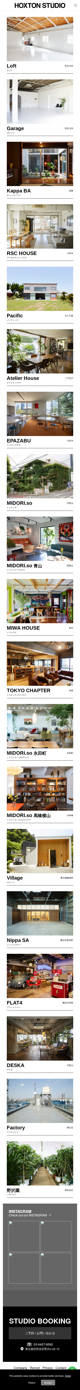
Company (20, 1368)
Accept (48, 1382)
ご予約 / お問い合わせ (40, 1333)
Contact (61, 1368)
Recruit (35, 1368)
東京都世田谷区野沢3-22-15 (42, 1349)
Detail (68, 1375)
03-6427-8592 (43, 1344)
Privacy (48, 1368)
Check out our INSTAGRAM (28, 1215)
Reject (31, 1382)
